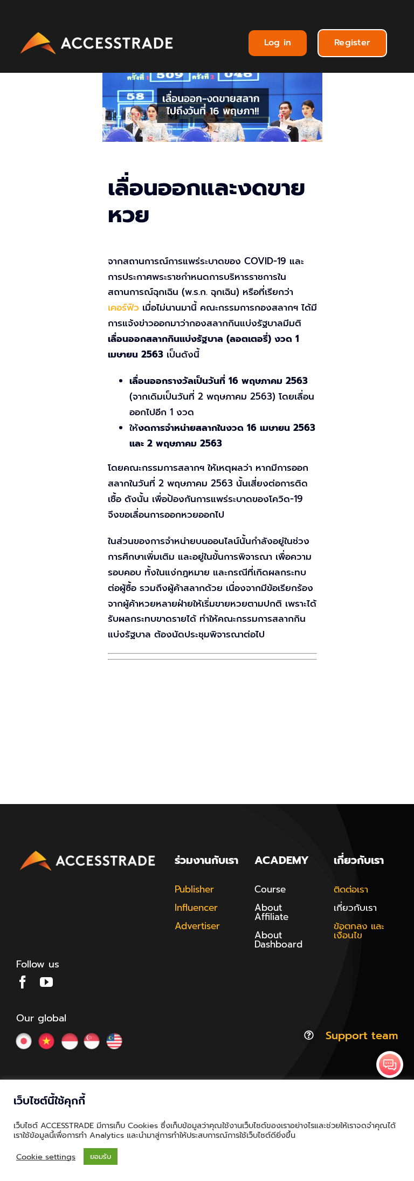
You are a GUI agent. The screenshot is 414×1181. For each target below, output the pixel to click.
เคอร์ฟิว (123, 307)
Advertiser (197, 926)
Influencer (196, 908)
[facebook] (22, 982)
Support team (362, 1035)
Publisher (194, 889)
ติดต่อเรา (351, 889)
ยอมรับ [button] (100, 1156)
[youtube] (46, 982)
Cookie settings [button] (45, 1157)
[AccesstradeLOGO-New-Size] (97, 32)
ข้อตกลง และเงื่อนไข (359, 930)
